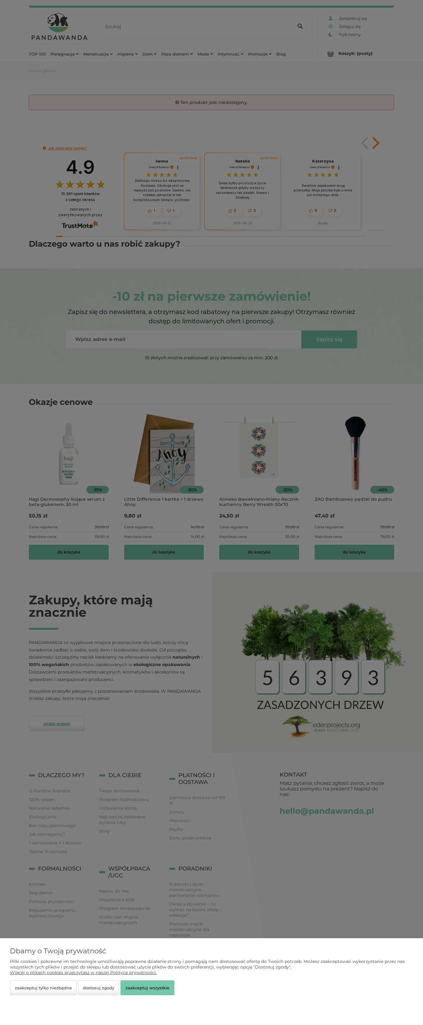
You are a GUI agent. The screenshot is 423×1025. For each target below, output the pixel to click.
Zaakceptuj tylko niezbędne (43, 987)
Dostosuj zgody (98, 987)
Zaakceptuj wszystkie (147, 987)
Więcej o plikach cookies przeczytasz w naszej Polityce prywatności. (83, 972)
